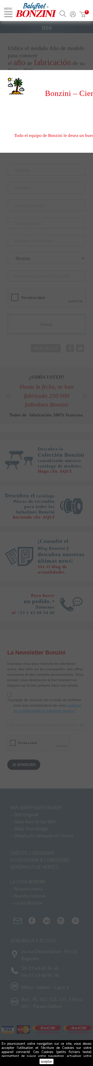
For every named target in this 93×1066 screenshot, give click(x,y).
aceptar (46, 1061)
